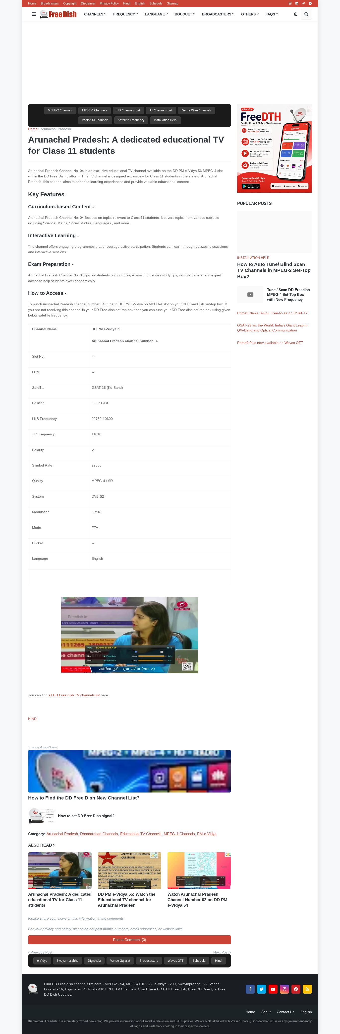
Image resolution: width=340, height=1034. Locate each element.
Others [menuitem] (248, 14)
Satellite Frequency (131, 120)
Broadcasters (50, 3)
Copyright (69, 3)
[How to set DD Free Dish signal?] (41, 815)
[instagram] (290, 3)
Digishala (94, 960)
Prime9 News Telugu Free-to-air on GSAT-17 (272, 313)
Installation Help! (165, 120)
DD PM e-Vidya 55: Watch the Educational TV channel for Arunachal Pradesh (126, 900)
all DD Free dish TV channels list (74, 695)
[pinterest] (295, 989)
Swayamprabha (67, 960)
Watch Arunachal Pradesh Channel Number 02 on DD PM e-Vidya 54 (197, 900)
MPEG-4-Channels (179, 834)
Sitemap (172, 3)
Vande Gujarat (120, 960)
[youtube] (273, 989)
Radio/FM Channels (95, 120)
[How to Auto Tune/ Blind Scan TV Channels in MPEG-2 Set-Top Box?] (274, 232)
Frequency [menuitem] (124, 14)
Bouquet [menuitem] (183, 14)
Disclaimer (88, 3)
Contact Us (285, 1012)
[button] (34, 14)
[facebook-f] (250, 989)
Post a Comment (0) (129, 940)
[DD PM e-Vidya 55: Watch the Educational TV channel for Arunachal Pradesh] (129, 870)
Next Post (220, 952)
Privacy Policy (109, 3)
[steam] (303, 3)
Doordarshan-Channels (99, 834)
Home (32, 3)
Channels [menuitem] (93, 14)
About (266, 1012)
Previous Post (41, 952)
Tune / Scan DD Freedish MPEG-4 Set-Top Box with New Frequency (288, 295)
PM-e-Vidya (207, 834)
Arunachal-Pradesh (56, 129)
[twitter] (261, 989)
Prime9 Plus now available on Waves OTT (270, 343)
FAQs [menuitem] (270, 14)
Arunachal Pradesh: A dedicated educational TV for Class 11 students (59, 900)
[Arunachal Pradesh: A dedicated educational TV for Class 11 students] (60, 870)
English (140, 3)
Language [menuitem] (155, 14)
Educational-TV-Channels (141, 834)
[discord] (296, 3)
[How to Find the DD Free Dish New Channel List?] (129, 771)
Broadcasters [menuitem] (216, 14)
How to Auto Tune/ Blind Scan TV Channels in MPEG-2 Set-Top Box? (274, 270)
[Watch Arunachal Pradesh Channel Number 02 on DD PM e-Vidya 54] (199, 870)
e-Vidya (42, 960)
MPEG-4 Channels (94, 110)
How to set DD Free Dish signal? (86, 816)
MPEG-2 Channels (60, 110)
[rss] (307, 989)
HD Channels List (128, 110)
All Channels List (161, 110)
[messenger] (310, 3)
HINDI (33, 719)
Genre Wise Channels (197, 110)
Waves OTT (175, 960)
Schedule (156, 3)
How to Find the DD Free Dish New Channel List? (84, 797)
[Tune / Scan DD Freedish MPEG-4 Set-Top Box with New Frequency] (250, 294)
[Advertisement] (170, 62)
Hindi (126, 3)
